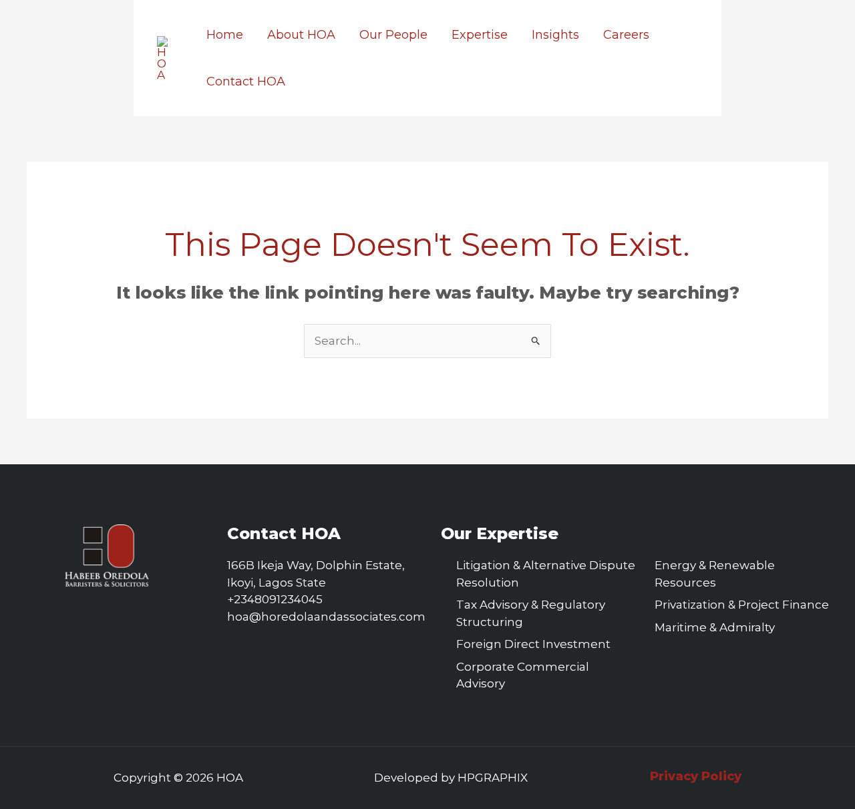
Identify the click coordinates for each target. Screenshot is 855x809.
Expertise (480, 34)
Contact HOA (245, 81)
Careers (626, 34)
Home (224, 34)
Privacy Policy (695, 776)
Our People (393, 34)
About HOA (301, 34)
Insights (555, 34)
